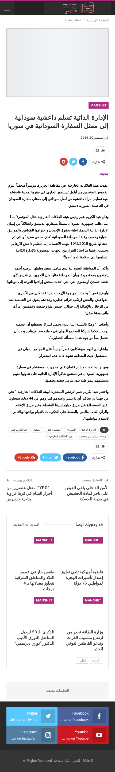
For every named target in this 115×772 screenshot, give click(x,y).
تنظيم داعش (53, 429)
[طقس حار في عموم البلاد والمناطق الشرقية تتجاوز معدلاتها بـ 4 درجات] (33, 552)
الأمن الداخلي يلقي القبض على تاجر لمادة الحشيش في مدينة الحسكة (87, 493)
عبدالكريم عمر (19, 429)
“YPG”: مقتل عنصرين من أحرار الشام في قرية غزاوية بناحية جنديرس (29, 493)
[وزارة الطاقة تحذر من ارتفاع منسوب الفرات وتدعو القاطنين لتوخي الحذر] (82, 612)
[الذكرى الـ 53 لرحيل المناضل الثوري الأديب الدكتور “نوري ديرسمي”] (33, 612)
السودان (71, 429)
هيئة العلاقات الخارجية (60, 436)
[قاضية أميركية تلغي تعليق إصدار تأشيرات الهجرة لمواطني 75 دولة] (82, 552)
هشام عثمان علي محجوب (92, 436)
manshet (98, 105)
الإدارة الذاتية (89, 429)
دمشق (36, 429)
